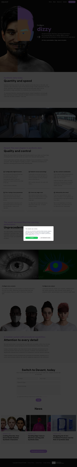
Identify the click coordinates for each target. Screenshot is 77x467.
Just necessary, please (45, 237)
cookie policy (36, 234)
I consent (32, 237)
